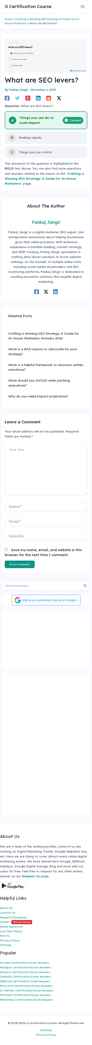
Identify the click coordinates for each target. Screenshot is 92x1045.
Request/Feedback (13, 917)
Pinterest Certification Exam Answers (25, 995)
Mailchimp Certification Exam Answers (26, 999)
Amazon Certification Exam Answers (25, 972)
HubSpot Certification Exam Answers (25, 967)
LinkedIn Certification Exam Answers (25, 976)
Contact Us (7, 912)
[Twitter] (17, 98)
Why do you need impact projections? (38, 396)
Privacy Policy (10, 940)
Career (15, 922)
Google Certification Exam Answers (24, 962)
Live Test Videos (11, 931)
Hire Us (4, 935)
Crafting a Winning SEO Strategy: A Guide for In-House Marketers (44, 178)
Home (9, 19)
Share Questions (11, 926)
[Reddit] (48, 98)
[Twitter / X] (59, 98)
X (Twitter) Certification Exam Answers (26, 990)
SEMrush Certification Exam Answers (25, 981)
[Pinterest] (27, 98)
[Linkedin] (38, 98)
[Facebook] (7, 98)
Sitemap (6, 945)
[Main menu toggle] (82, 6)
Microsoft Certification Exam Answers (26, 985)
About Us (6, 908)
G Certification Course (28, 6)
